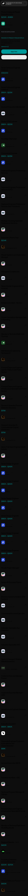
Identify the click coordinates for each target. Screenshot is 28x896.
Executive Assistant (8, 724)
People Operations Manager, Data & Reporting (13, 318)
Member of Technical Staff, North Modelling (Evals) (13, 826)
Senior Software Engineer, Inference (10, 69)
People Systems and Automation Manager (13, 256)
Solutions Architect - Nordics (11, 303)
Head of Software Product (10, 881)
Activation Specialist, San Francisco (10, 629)
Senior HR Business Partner (11, 582)
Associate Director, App (10, 237)
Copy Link (14, 57)
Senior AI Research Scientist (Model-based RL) (11, 660)
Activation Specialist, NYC (10, 645)
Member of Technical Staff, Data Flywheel (12, 335)
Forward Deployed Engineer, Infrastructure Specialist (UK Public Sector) (14, 388)
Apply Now (14, 51)
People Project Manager (10, 568)
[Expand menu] (25, 3)
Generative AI (4, 38)
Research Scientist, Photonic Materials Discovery (11, 406)
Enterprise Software (19, 38)
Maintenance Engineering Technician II (10, 352)
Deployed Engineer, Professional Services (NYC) (13, 188)
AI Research (11, 38)
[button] (14, 17)
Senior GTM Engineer (9, 121)
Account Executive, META (10, 763)
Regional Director (7, 842)
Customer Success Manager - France (12, 677)
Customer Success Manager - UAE (12, 694)
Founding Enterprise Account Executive (8, 860)
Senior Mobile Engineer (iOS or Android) (12, 287)
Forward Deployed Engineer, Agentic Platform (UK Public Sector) (11, 369)
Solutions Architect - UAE (10, 777)
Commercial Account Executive (13, 613)
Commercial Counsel (9, 153)
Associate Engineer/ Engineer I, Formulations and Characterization (12, 743)
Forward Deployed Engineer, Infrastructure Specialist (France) (13, 810)
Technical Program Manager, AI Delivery (12, 793)
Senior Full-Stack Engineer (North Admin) (13, 448)
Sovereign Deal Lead (9, 139)
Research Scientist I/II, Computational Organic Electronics (10, 427)
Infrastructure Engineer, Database (13, 709)
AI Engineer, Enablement (10, 272)
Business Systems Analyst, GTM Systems (13, 598)
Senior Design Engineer (10, 464)
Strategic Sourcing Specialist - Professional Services (12, 222)
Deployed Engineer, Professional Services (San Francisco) (13, 205)
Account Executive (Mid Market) (13, 107)
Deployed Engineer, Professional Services (13, 172)
